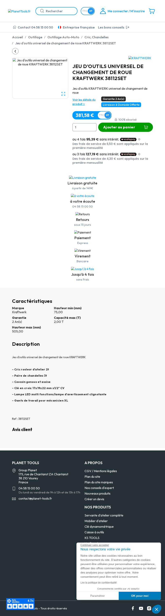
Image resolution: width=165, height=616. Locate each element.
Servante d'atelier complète (104, 515)
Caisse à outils (94, 532)
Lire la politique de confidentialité (98, 582)
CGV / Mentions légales (101, 471)
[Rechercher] (40, 11)
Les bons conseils (111, 27)
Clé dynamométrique (99, 527)
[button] (156, 609)
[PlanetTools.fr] (20, 11)
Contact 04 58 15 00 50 (35, 27)
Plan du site (92, 477)
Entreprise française (79, 27)
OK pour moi (139, 595)
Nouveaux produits (97, 493)
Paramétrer (97, 595)
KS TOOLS (92, 538)
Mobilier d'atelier (96, 521)
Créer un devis (94, 499)
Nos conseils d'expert (99, 488)
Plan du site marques (99, 482)
